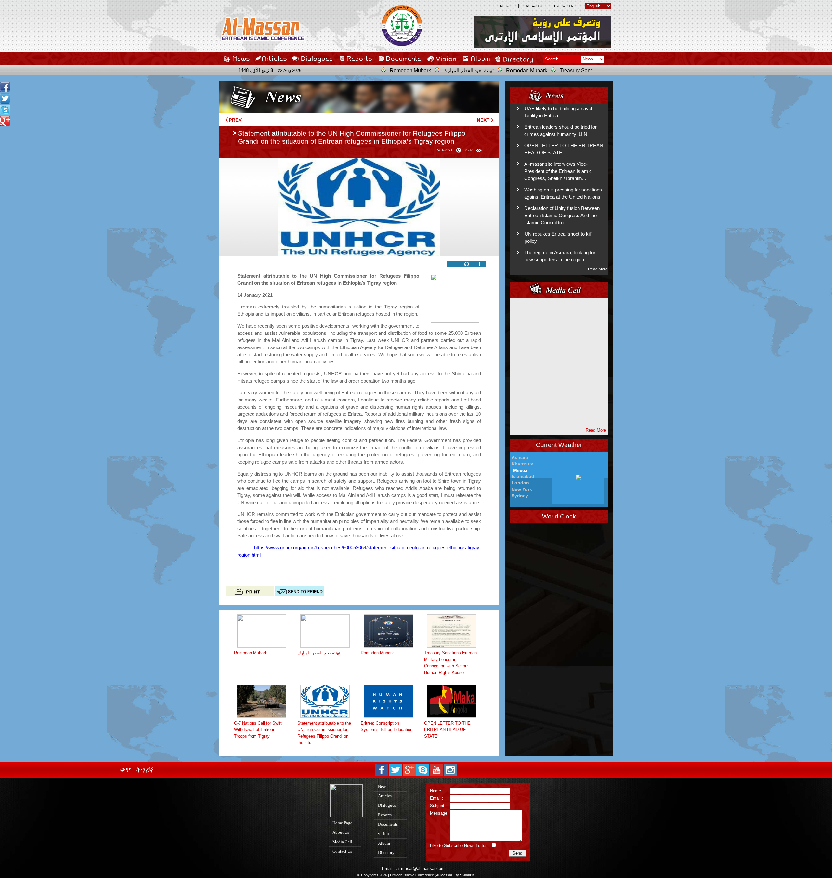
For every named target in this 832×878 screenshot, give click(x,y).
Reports (386, 814)
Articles (386, 795)
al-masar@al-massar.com (420, 868)
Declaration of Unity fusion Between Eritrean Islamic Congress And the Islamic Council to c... (562, 215)
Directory (387, 852)
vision (384, 833)
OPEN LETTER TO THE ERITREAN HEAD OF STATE (447, 730)
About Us (534, 6)
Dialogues (388, 805)
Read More (598, 269)
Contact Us (564, 6)
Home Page (343, 822)
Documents (389, 824)
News (383, 786)
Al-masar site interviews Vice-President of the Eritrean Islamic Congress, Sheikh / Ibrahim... (558, 171)
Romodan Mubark (380, 70)
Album (385, 843)
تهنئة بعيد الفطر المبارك (438, 70)
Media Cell (343, 841)
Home (503, 6)
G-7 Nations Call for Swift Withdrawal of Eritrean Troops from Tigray (258, 730)
